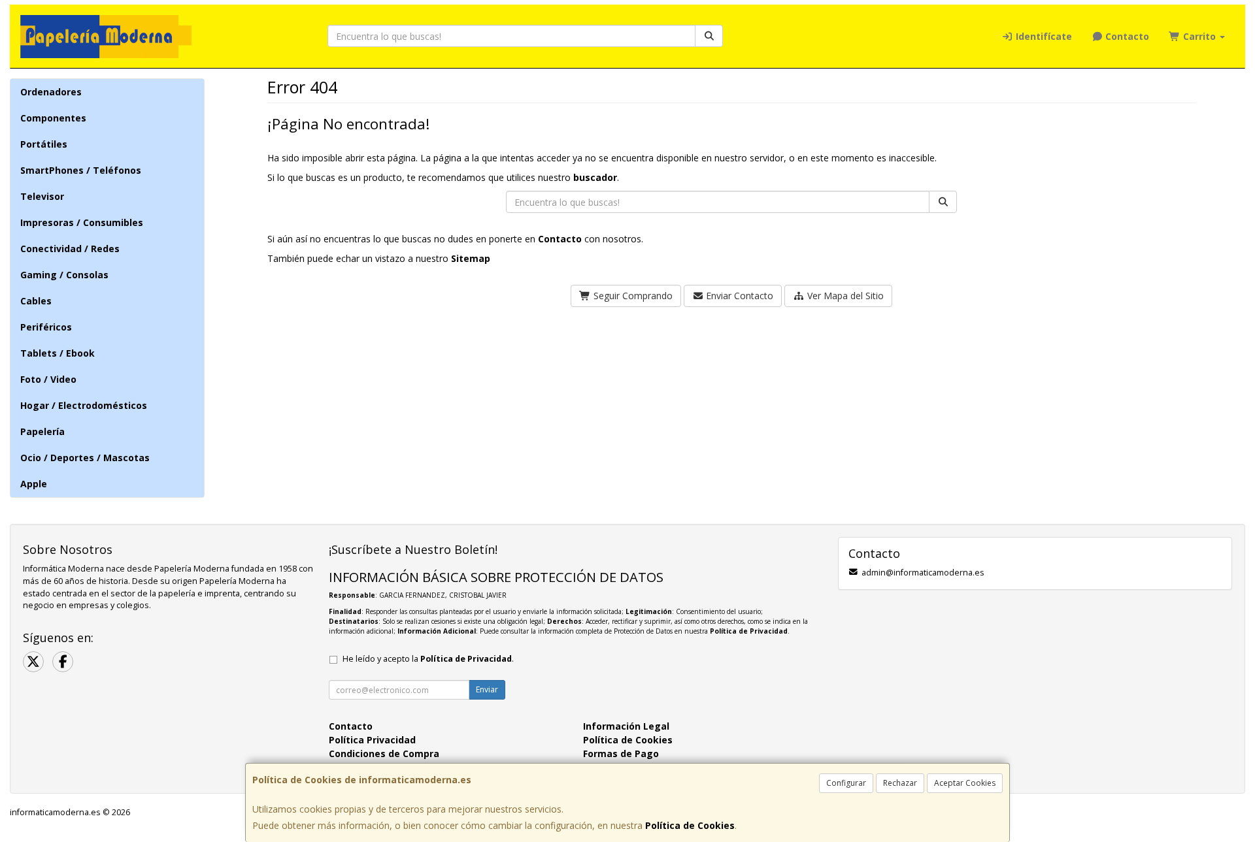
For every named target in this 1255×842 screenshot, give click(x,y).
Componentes (53, 118)
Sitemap (470, 258)
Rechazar (900, 782)
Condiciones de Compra (384, 753)
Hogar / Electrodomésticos (83, 405)
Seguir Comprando (632, 295)
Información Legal (626, 726)
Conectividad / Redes (70, 248)
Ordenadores (51, 92)
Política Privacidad (372, 740)
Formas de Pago (621, 753)
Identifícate (1042, 36)
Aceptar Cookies (965, 782)
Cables (36, 301)
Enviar (487, 689)
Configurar (846, 782)
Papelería (42, 431)
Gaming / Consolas (64, 274)
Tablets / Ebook (57, 353)
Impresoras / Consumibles (81, 222)
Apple (33, 484)
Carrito (1199, 36)
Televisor (42, 196)
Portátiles (43, 144)
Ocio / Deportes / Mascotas (85, 457)
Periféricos (46, 327)
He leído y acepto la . (428, 658)
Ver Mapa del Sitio (844, 295)
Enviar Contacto (738, 295)
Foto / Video (48, 379)
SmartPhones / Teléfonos (80, 170)
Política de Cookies (690, 825)
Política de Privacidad (749, 631)
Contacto (1126, 36)
